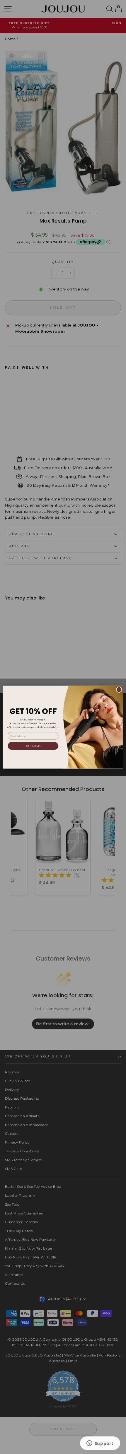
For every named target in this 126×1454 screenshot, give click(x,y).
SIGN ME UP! (33, 745)
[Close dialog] (119, 689)
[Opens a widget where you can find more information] (100, 1443)
